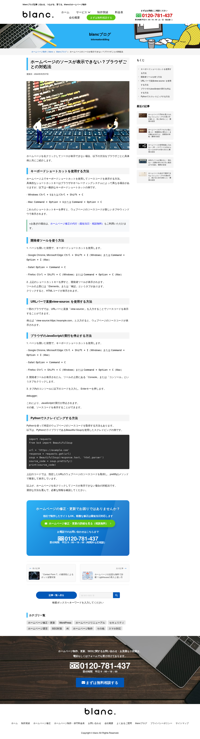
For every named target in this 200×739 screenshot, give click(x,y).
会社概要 (78, 17)
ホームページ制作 (83, 641)
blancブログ (61, 65)
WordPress (65, 636)
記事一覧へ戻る (56, 608)
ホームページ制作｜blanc (42, 65)
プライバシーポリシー (161, 736)
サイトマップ (182, 736)
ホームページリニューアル (90, 636)
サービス (81, 11)
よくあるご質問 (124, 736)
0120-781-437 (77, 27)
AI (67, 641)
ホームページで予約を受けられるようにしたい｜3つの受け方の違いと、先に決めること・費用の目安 (159, 131)
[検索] (116, 609)
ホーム (65, 11)
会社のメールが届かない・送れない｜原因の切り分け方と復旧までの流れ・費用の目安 (159, 175)
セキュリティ (116, 636)
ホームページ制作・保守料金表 (69, 736)
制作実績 (102, 11)
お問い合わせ (101, 16)
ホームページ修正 (42, 736)
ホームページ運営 (38, 641)
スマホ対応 (115, 641)
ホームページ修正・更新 (41, 636)
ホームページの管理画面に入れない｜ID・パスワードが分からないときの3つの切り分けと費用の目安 (159, 161)
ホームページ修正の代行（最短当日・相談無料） (77, 237)
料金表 (119, 11)
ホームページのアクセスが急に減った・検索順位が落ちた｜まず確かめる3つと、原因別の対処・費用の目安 (159, 146)
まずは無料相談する (102, 695)
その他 (100, 641)
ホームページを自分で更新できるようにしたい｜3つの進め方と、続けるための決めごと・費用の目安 (159, 189)
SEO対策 (57, 641)
